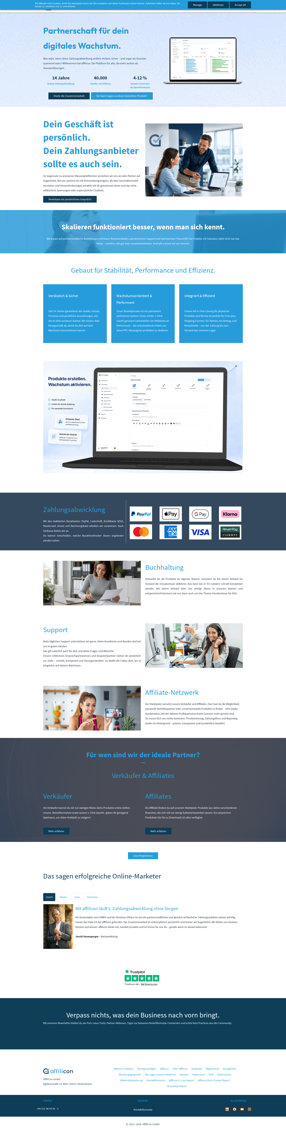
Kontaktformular (155, 1080)
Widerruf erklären (123, 1068)
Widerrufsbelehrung (131, 1080)
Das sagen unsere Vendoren (160, 1074)
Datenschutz (224, 1074)
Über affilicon (180, 1068)
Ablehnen (218, 5)
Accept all (240, 5)
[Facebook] (235, 1109)
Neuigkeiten (230, 1068)
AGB (211, 1074)
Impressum (198, 1074)
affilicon (164, 1068)
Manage (197, 5)
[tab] (49, 897)
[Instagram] (249, 1109)
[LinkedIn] (227, 1109)
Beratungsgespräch (130, 1074)
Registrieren (212, 1068)
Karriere (184, 1074)
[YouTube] (242, 1109)
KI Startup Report (177, 1086)
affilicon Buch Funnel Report (214, 1080)
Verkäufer (196, 1068)
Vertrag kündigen (146, 1068)
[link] (202, 38)
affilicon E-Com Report (181, 1080)
